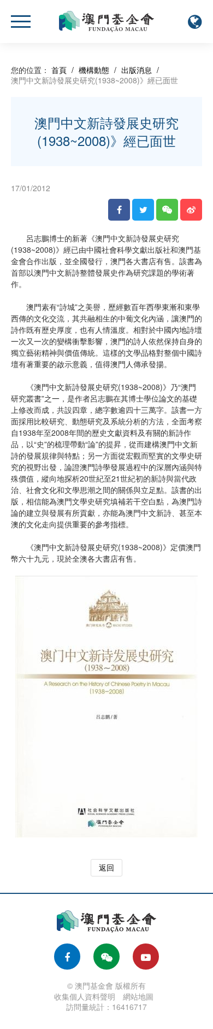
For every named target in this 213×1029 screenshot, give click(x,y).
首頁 (59, 69)
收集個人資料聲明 (84, 996)
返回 (106, 867)
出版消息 (136, 69)
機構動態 (94, 69)
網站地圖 (138, 996)
